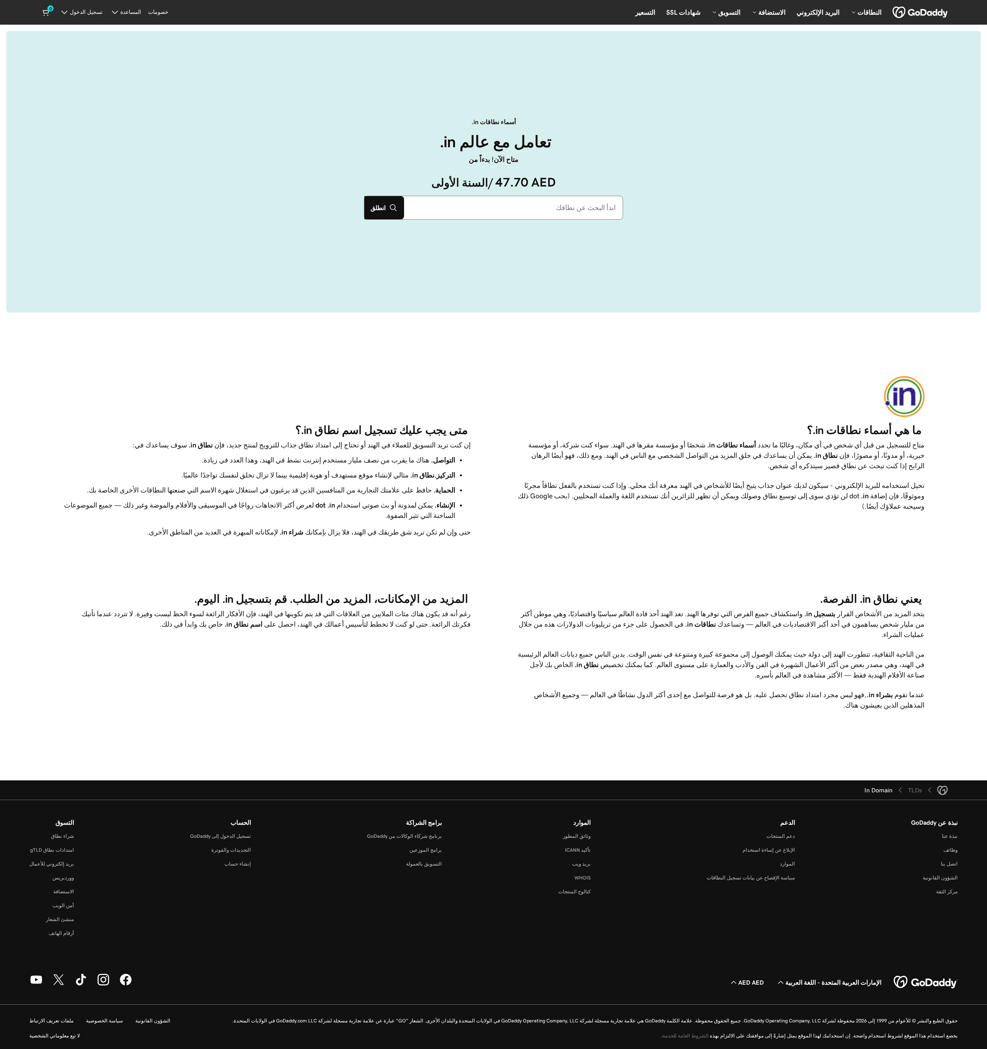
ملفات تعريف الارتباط (51, 1020)
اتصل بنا (949, 863)
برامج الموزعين (425, 849)
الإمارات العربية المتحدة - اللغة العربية (833, 982)
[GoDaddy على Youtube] (36, 984)
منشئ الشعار (60, 919)
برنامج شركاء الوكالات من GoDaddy (404, 836)
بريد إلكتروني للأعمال (51, 863)
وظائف (950, 849)
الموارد (787, 863)
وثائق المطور (577, 836)
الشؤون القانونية (940, 877)
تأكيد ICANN (578, 849)
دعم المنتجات (780, 836)
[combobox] (513, 208)
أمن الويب (63, 905)
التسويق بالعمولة (424, 863)
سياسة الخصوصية (104, 1020)
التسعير (645, 12)
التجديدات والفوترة (231, 849)
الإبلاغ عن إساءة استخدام (769, 849)
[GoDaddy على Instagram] (103, 984)
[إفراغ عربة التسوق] (46, 12)
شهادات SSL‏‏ (683, 12)
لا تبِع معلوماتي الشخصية (54, 1035)
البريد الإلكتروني (818, 12)
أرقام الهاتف (61, 933)
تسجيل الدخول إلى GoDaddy (220, 836)
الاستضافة (63, 891)
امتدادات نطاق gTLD (52, 849)
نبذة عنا (950, 836)
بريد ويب (581, 863)
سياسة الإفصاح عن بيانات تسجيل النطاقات (751, 877)
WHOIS (582, 877)
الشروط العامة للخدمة (685, 1035)
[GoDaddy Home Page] (926, 982)
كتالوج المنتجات (574, 891)
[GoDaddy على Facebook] (126, 984)
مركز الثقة (947, 891)
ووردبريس (63, 877)
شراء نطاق (62, 836)
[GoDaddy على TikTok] (81, 984)
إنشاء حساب (237, 863)
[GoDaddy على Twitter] (59, 984)
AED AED (751, 982)
